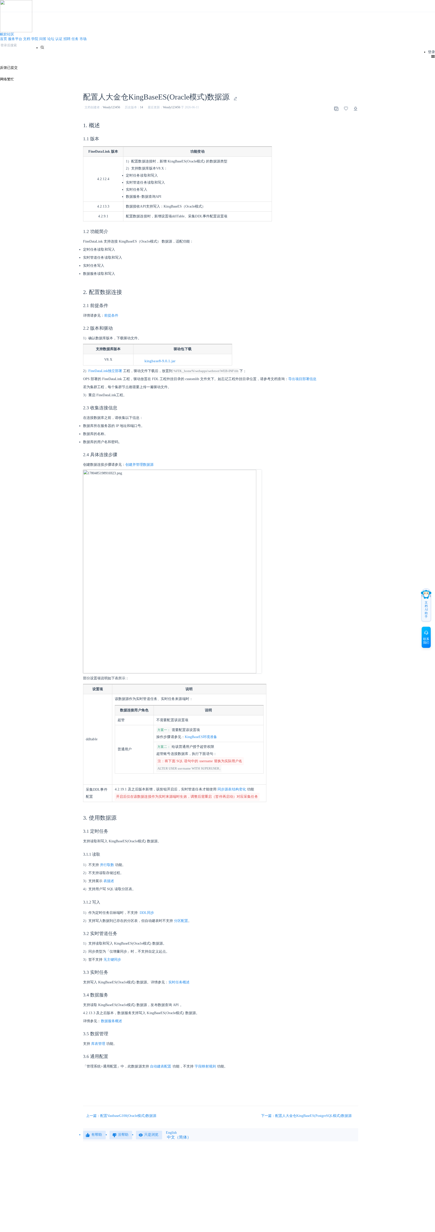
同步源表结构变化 (232, 789)
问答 (42, 39)
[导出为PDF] (355, 108)
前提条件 (111, 315)
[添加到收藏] (345, 108)
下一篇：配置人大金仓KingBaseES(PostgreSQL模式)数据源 (307, 1116)
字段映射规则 (205, 1066)
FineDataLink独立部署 (105, 371)
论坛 (50, 39)
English (171, 1133)
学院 (34, 39)
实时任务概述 (179, 982)
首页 (3, 39)
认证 (58, 39)
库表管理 (98, 1044)
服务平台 (15, 39)
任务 (75, 39)
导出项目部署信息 (302, 379)
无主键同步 (112, 959)
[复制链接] (336, 108)
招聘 (66, 39)
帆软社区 (7, 34)
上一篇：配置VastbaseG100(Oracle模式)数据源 (121, 1116)
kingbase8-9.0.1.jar (159, 361)
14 (141, 107)
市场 (83, 39)
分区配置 (181, 921)
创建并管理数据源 (139, 465)
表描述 (108, 881)
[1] (42, 47)
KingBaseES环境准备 (201, 737)
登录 (431, 52)
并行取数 (107, 865)
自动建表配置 (160, 1066)
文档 (26, 39)
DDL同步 (147, 913)
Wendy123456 (111, 107)
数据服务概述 (111, 1021)
